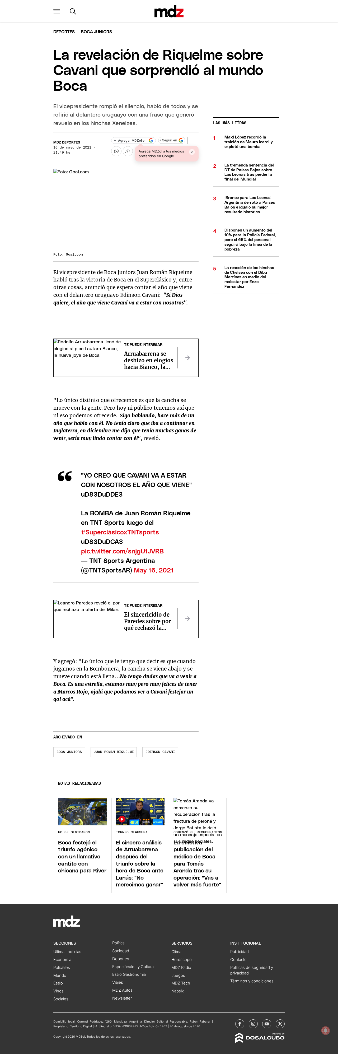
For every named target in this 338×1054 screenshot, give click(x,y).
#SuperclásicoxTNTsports (120, 532)
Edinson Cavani (160, 752)
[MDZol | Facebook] (240, 1024)
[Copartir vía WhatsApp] (116, 151)
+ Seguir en (168, 140)
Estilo (58, 983)
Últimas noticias (67, 951)
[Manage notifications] (325, 1030)
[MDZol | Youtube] (266, 1024)
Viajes (117, 982)
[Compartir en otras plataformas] (128, 151)
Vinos (58, 991)
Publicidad (239, 951)
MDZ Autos (122, 990)
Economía (62, 959)
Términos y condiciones (252, 981)
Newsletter (122, 998)
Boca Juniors (69, 752)
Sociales (60, 999)
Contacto (238, 959)
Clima (176, 951)
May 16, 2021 (153, 570)
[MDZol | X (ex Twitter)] (280, 1024)
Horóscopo (181, 959)
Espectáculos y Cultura (133, 966)
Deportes (64, 32)
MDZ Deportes (66, 142)
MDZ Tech (180, 983)
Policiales (61, 967)
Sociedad (120, 951)
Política (118, 943)
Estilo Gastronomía (129, 974)
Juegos (178, 975)
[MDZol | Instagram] (253, 1024)
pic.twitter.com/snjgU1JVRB (122, 551)
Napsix (177, 991)
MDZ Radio (181, 967)
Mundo (59, 975)
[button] (56, 11)
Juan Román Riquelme (114, 752)
